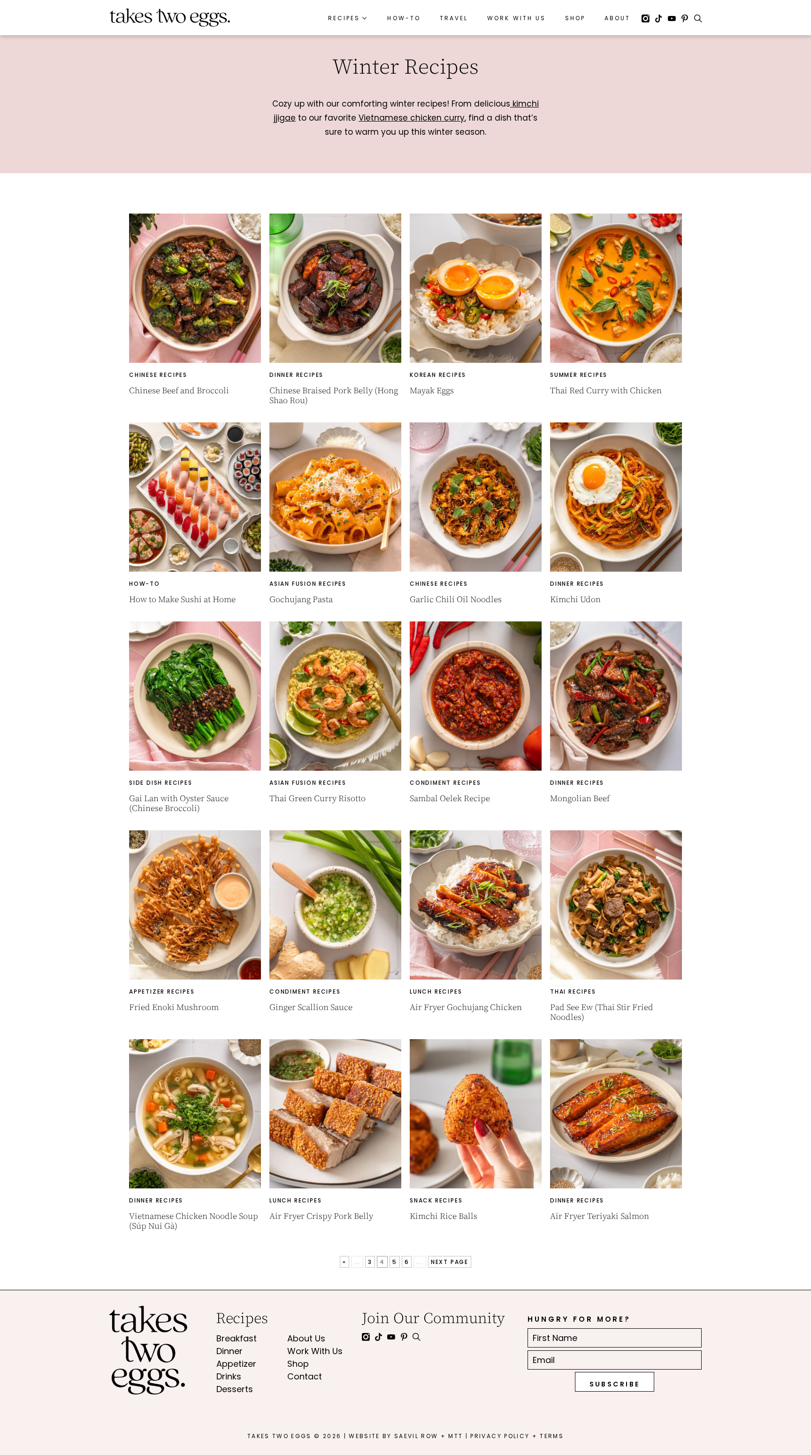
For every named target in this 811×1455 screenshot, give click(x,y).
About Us (306, 1338)
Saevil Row (416, 1436)
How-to (144, 584)
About (617, 18)
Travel (454, 18)
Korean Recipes (438, 375)
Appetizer (236, 1364)
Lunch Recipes (436, 992)
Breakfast (236, 1338)
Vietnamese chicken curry (412, 117)
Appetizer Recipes (162, 992)
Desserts (234, 1389)
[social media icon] (646, 19)
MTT (455, 1436)
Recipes (344, 18)
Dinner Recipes (296, 375)
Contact (304, 1376)
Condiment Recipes (445, 783)
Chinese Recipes (158, 375)
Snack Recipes (436, 1200)
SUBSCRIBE (614, 1384)
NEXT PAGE (449, 1262)
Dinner (229, 1351)
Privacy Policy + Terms (516, 1436)
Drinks (228, 1376)
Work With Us (516, 18)
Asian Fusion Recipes (307, 584)
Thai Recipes (573, 992)
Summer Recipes (578, 375)
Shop (575, 18)
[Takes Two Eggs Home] (170, 17)
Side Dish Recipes (160, 783)
